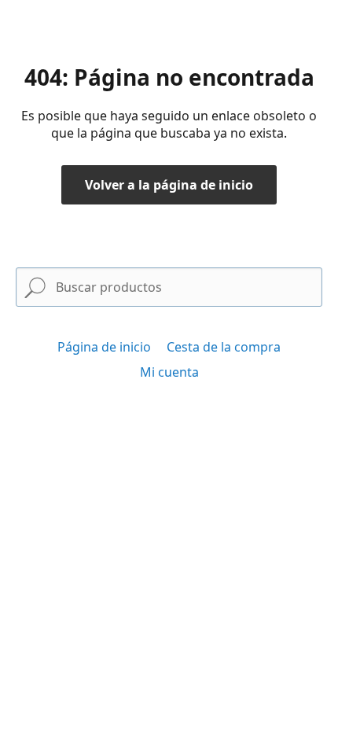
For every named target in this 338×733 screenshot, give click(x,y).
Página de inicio (104, 346)
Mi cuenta (169, 372)
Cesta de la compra (224, 346)
